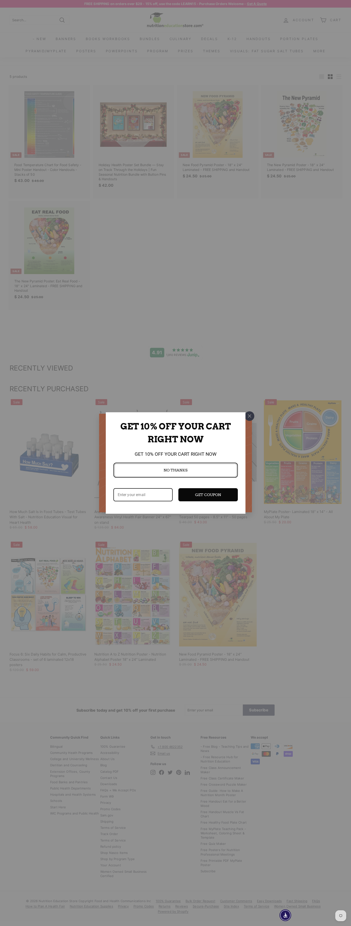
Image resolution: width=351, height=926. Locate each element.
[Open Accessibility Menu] (285, 915)
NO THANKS (175, 470)
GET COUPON (208, 494)
